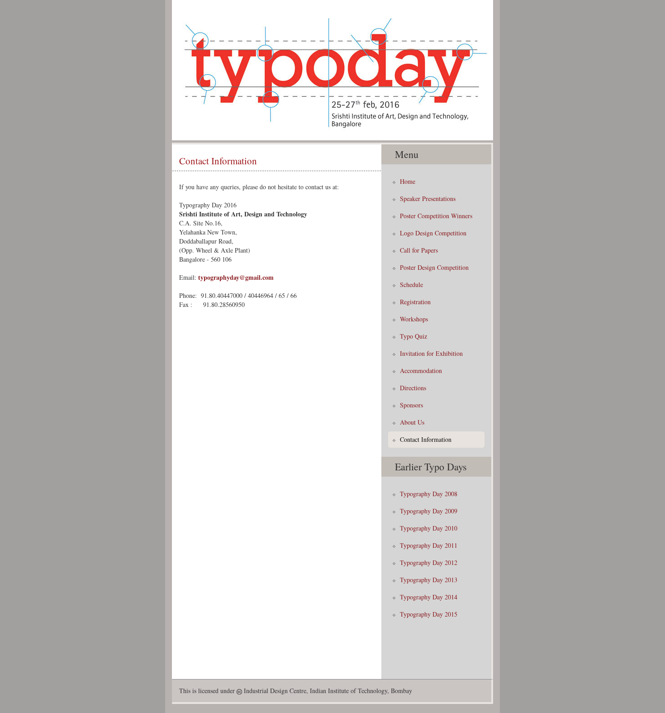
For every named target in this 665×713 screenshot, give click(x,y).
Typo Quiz (413, 336)
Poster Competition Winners (436, 215)
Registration (415, 301)
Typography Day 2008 (428, 493)
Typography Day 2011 (428, 545)
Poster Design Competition (434, 267)
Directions (413, 387)
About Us (412, 422)
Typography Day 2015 (428, 614)
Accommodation (421, 370)
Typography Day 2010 (428, 528)
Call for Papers (419, 250)
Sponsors (411, 405)
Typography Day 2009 (428, 511)
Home (407, 181)
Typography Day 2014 (428, 597)
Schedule (411, 284)
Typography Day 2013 (428, 579)
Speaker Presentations (428, 198)
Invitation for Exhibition (431, 353)
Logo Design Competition (433, 233)
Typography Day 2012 (428, 562)
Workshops (414, 319)
